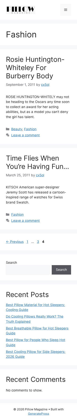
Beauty (16, 129)
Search (11, 263)
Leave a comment (25, 135)
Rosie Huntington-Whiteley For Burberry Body (35, 67)
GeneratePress (38, 413)
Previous (15, 242)
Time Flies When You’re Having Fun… (37, 162)
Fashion (30, 129)
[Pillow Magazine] (21, 10)
